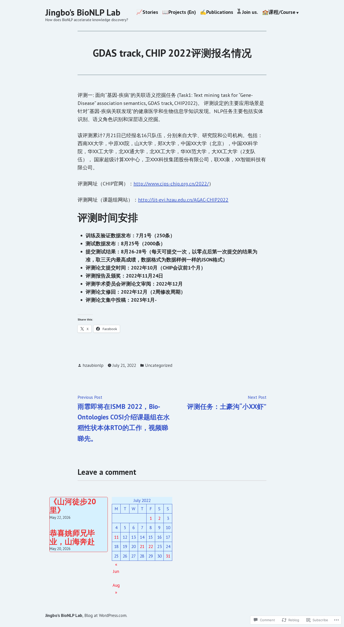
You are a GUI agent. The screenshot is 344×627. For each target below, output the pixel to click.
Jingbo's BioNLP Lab (82, 12)
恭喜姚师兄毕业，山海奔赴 (72, 537)
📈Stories (147, 12)
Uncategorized (158, 365)
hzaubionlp (93, 365)
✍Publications (216, 12)
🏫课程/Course (278, 12)
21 (142, 546)
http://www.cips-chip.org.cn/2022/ (171, 183)
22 (150, 546)
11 (116, 537)
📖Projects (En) (179, 12)
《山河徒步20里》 (73, 505)
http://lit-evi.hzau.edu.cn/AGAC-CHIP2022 (183, 200)
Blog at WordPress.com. (105, 615)
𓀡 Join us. (247, 12)
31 (168, 556)
